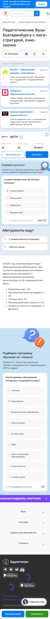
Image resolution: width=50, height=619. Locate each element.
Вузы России (9, 22)
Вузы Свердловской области (32, 22)
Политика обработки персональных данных (20, 592)
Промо (42, 70)
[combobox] (24, 13)
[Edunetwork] (6, 13)
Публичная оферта (10, 588)
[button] (25, 512)
